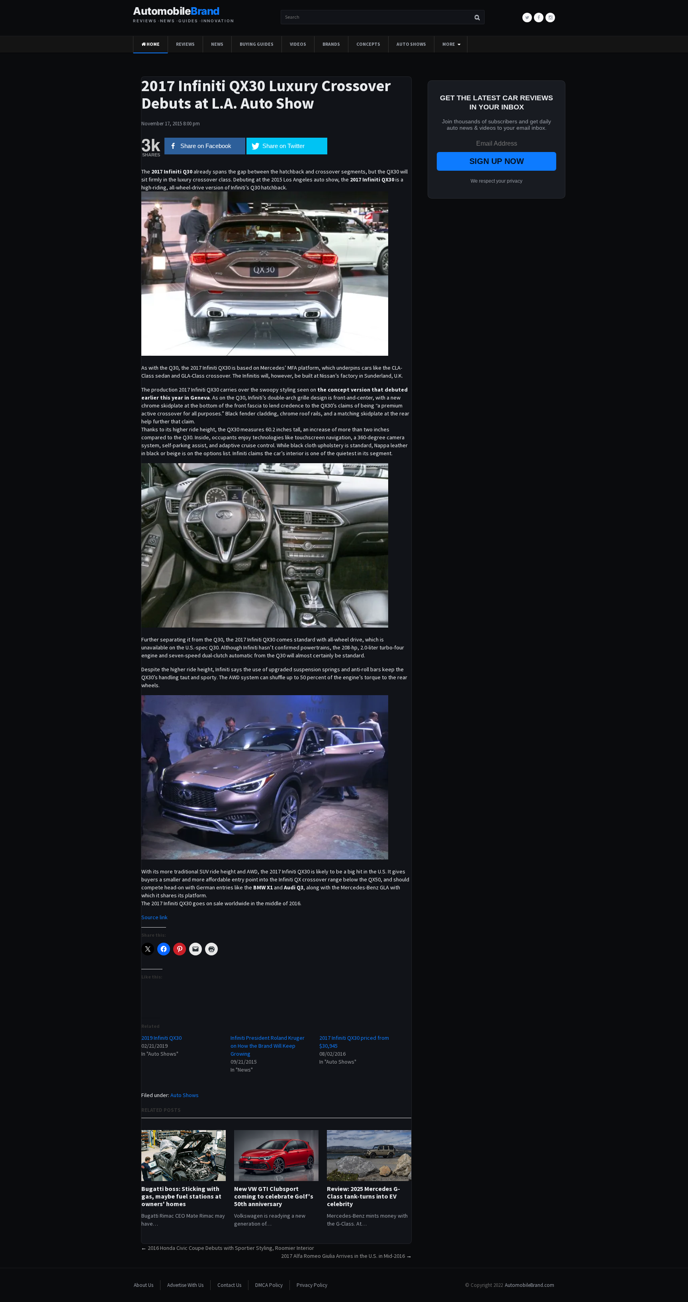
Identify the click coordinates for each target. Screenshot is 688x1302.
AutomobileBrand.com (529, 1285)
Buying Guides (257, 44)
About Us (143, 1285)
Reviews (185, 44)
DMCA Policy (269, 1285)
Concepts (368, 44)
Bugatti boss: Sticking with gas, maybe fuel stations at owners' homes (181, 1196)
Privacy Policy (312, 1285)
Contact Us (229, 1285)
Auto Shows (411, 44)
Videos (298, 44)
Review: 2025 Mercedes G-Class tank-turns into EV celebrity (363, 1196)
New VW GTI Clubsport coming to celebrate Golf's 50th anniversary (273, 1196)
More (448, 44)
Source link (154, 917)
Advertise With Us (185, 1285)
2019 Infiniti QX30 (161, 1037)
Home (153, 44)
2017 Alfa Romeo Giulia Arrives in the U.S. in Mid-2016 (343, 1255)
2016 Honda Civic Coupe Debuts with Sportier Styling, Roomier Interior (231, 1247)
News (217, 44)
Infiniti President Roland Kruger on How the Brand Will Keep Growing (268, 1045)
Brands (331, 44)
